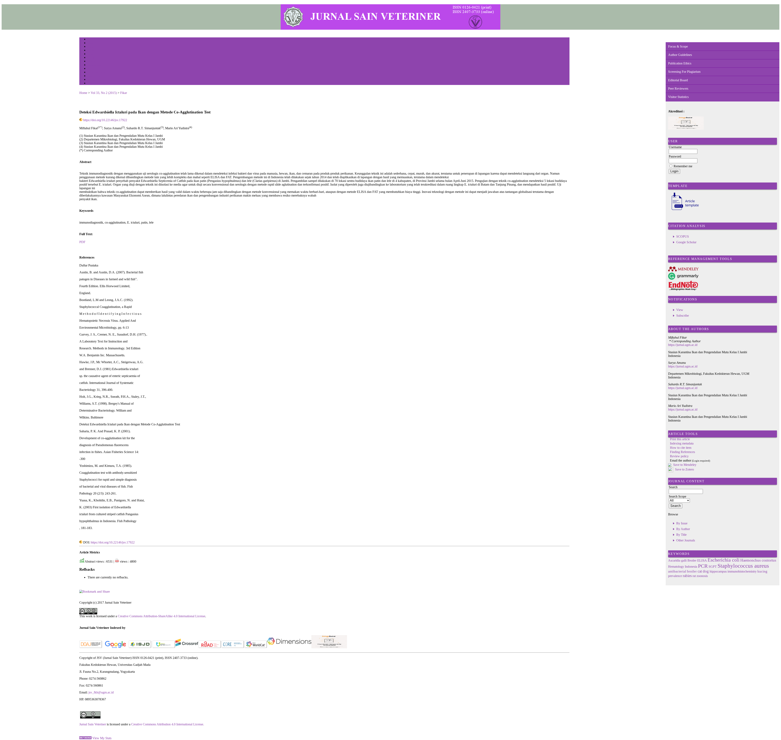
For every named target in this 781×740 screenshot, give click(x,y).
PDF (82, 242)
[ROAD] (209, 647)
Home (90, 39)
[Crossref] (186, 647)
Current (90, 58)
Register (91, 50)
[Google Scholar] (115, 647)
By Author (683, 529)
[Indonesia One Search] (163, 647)
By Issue (681, 523)
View (679, 310)
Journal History (94, 76)
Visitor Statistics (678, 97)
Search (90, 54)
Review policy (679, 456)
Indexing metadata (682, 443)
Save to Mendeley (684, 464)
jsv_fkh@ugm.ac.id (101, 692)
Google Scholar (686, 242)
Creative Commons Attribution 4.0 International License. (167, 724)
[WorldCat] (255, 647)
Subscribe (682, 315)
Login (90, 47)
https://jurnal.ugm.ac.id (682, 345)
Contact (91, 83)
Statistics (91, 69)
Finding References (682, 452)
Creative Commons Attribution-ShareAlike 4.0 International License (161, 616)
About (90, 43)
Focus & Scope (678, 46)
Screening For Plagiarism (684, 71)
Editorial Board (678, 80)
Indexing (91, 80)
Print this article (680, 439)
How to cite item (680, 447)
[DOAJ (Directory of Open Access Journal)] (90, 647)
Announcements (94, 65)
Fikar (123, 93)
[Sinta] (329, 647)
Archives (91, 61)
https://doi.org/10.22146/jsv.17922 (105, 120)
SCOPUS (682, 236)
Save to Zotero (684, 469)
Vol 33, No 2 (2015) (104, 93)
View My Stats (101, 738)
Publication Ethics (679, 63)
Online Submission (96, 72)
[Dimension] (289, 647)
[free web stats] (85, 738)
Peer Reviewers (678, 88)
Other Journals (685, 540)
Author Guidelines (680, 55)
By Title (681, 534)
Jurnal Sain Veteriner (92, 724)
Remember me (683, 166)
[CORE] (232, 647)
